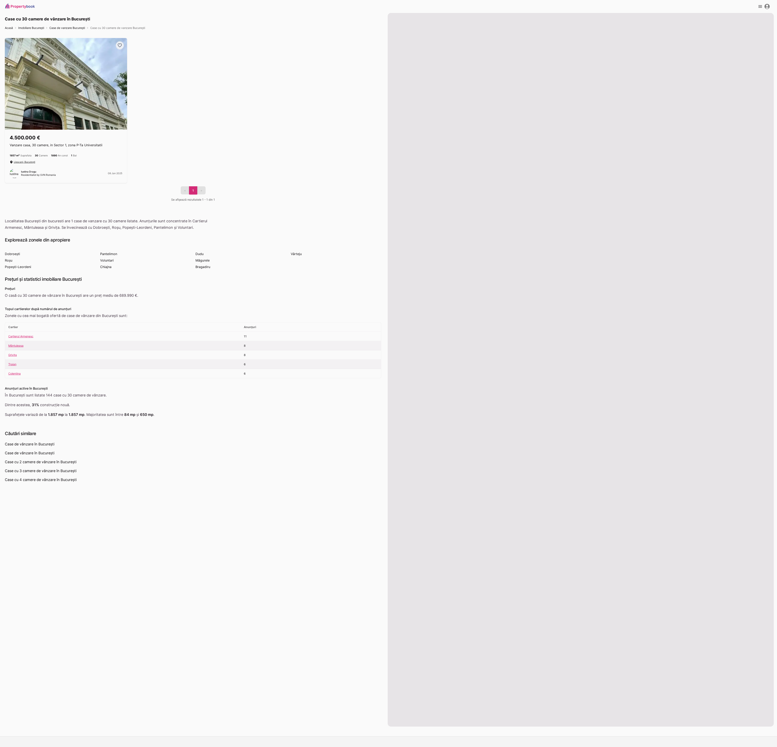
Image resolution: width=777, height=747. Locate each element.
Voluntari (107, 260)
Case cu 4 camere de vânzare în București (41, 480)
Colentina (14, 373)
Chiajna (105, 267)
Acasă (9, 28)
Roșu (8, 260)
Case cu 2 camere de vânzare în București (40, 462)
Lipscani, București (24, 161)
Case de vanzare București (67, 28)
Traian (12, 364)
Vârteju (296, 254)
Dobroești (12, 254)
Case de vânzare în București (29, 444)
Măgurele (202, 260)
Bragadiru (202, 267)
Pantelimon (108, 254)
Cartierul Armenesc (20, 336)
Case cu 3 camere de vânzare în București (40, 471)
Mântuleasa (15, 345)
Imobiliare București (31, 28)
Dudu (199, 254)
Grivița (12, 355)
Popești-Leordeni (18, 267)
